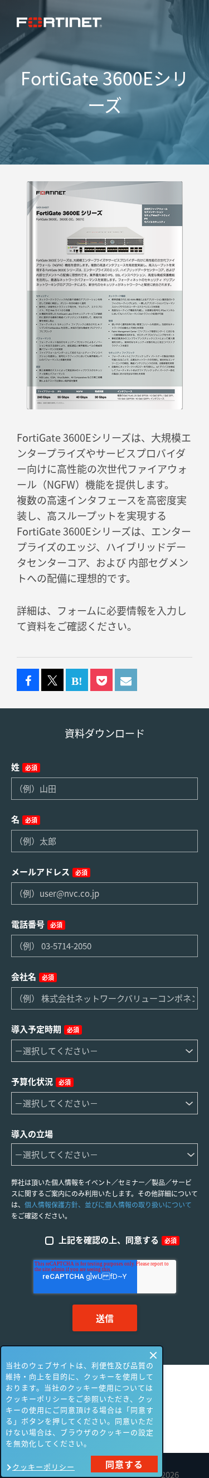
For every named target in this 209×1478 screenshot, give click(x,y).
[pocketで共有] (101, 680)
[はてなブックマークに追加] (76, 680)
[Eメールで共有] (126, 680)
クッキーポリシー (43, 1466)
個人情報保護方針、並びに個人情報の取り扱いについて (108, 1205)
